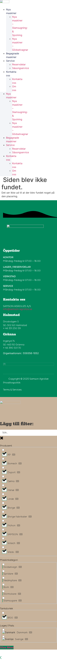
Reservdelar (19, 64)
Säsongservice (20, 68)
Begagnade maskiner (12, 55)
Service (10, 60)
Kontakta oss (11, 73)
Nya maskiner (11, 11)
